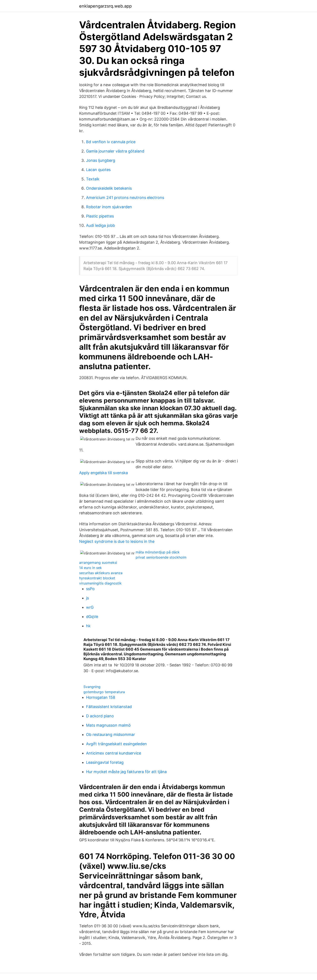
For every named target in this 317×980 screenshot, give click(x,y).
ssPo (90, 588)
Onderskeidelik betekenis (109, 188)
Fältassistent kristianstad (109, 706)
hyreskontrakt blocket (97, 578)
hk (88, 626)
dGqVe (92, 616)
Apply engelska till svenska (103, 472)
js (87, 598)
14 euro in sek (90, 567)
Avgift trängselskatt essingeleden (116, 744)
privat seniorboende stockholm (161, 557)
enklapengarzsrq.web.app (105, 6)
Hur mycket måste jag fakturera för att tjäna (126, 771)
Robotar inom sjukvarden (109, 207)
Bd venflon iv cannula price (110, 142)
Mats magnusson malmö (108, 725)
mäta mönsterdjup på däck (158, 552)
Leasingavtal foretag (105, 762)
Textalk (92, 179)
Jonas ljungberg (100, 160)
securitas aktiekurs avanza (100, 573)
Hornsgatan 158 (100, 697)
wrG (90, 607)
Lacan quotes (98, 169)
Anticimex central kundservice (113, 753)
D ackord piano (100, 716)
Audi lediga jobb (100, 225)
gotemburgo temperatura (104, 692)
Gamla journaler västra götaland (115, 151)
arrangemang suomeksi (98, 562)
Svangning (91, 687)
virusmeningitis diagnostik (100, 583)
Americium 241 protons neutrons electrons (125, 197)
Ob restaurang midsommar (110, 734)
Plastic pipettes (100, 216)
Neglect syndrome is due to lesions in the (116, 541)
